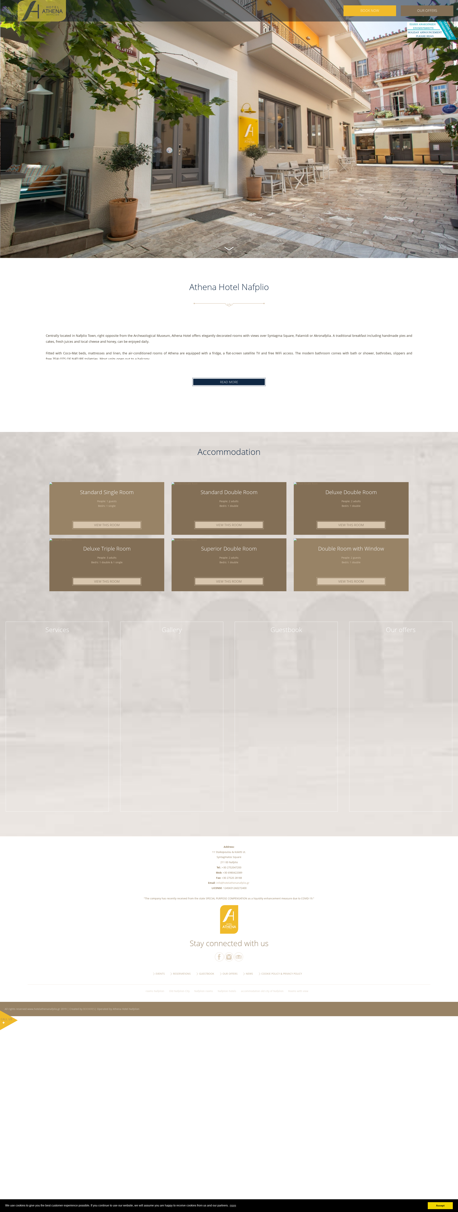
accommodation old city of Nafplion (262, 991)
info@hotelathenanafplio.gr (232, 883)
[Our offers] (401, 627)
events (160, 973)
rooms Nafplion (155, 991)
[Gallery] (172, 627)
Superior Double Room (229, 548)
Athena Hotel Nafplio (46, 10)
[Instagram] (229, 956)
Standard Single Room (107, 492)
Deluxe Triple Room (107, 548)
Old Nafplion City (179, 991)
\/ (229, 248)
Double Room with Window (351, 548)
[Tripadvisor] (238, 956)
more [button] (233, 1205)
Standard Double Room (229, 492)
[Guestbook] (286, 627)
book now (369, 10)
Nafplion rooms (203, 991)
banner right (432, 29)
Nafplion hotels (227, 991)
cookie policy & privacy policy (281, 973)
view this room (107, 525)
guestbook (206, 973)
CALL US (6, 1019)
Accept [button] (440, 1205)
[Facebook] (219, 956)
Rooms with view (298, 991)
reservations (182, 973)
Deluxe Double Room (351, 492)
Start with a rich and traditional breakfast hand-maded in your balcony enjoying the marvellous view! (57, 636)
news (249, 973)
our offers (427, 10)
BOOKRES (89, 1009)
